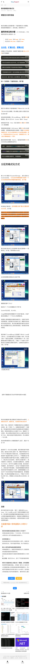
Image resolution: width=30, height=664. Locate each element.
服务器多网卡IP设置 (5, 593)
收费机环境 (26, 593)
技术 (2, 5)
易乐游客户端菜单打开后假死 (7, 622)
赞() (14, 10)
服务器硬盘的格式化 (7, 8)
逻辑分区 (20, 47)
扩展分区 (11, 47)
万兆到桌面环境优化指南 (6, 648)
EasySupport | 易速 (15, 2)
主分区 (3, 47)
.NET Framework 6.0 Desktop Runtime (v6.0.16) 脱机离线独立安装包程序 (22, 649)
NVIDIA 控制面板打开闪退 (21, 622)
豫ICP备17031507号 (22, 656)
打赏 (19, 578)
